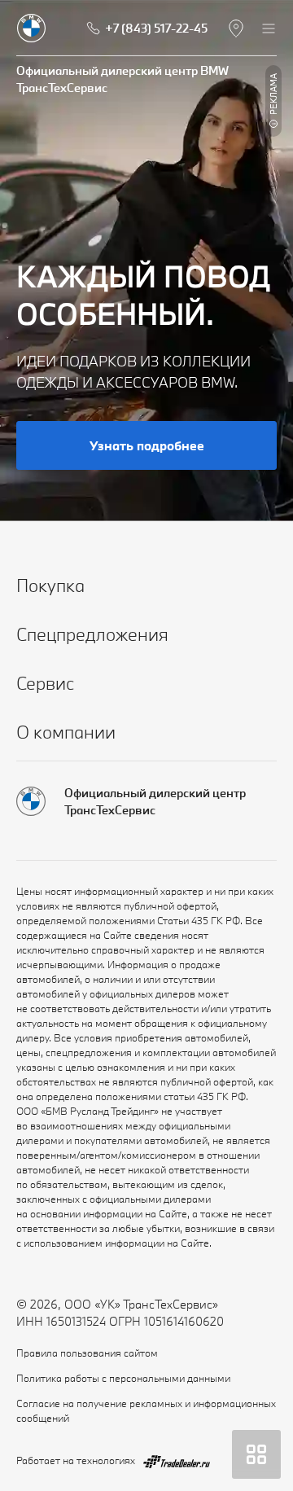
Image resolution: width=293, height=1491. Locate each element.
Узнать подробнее (147, 445)
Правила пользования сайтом (87, 1352)
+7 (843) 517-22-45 (156, 28)
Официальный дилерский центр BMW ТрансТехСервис (122, 79)
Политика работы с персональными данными (123, 1377)
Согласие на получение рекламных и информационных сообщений (146, 1410)
